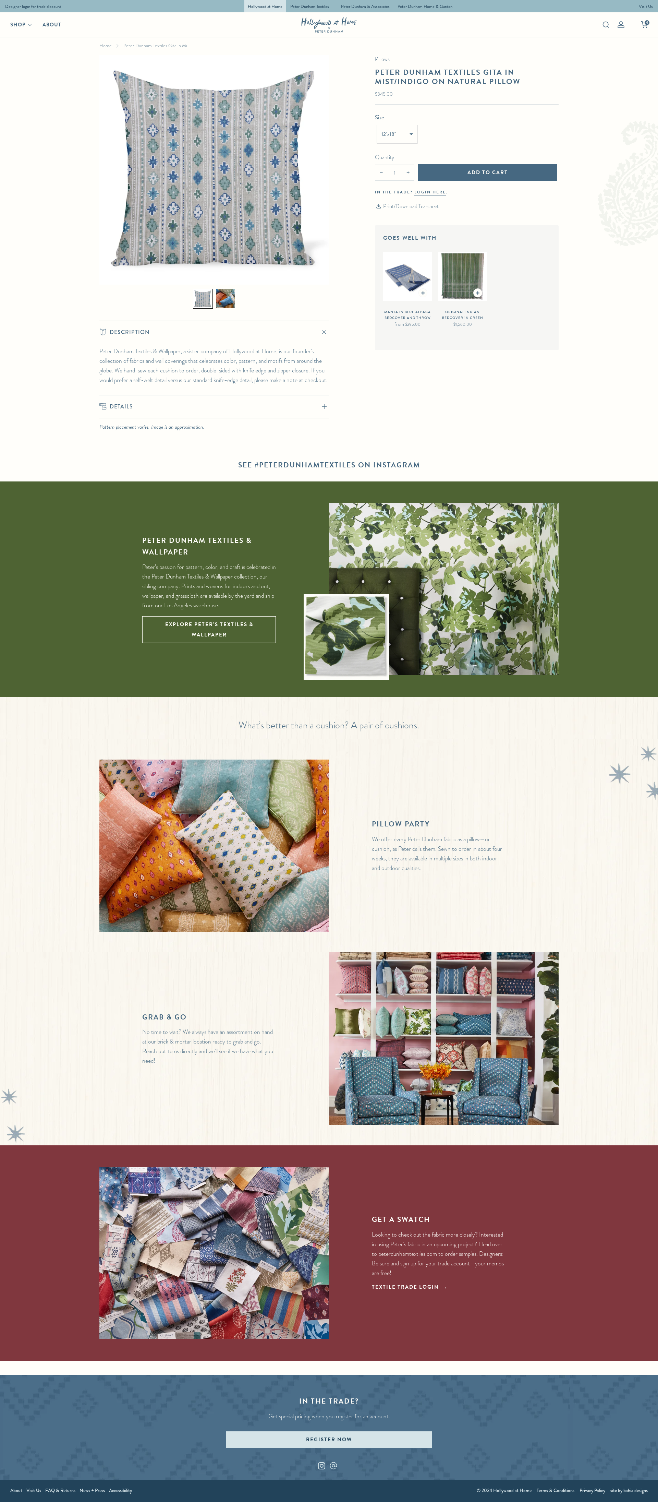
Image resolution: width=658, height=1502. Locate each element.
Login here (430, 192)
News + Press (92, 1490)
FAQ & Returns (60, 1490)
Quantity (384, 157)
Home (105, 45)
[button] (203, 299)
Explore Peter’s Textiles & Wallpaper (209, 630)
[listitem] (31, 6)
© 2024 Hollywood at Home (504, 1490)
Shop (18, 24)
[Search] (605, 24)
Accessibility (120, 1490)
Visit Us (33, 1490)
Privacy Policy (592, 1490)
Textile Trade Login (405, 1287)
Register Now (329, 1439)
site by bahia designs (629, 1490)
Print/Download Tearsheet (411, 206)
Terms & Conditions (555, 1490)
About (51, 24)
